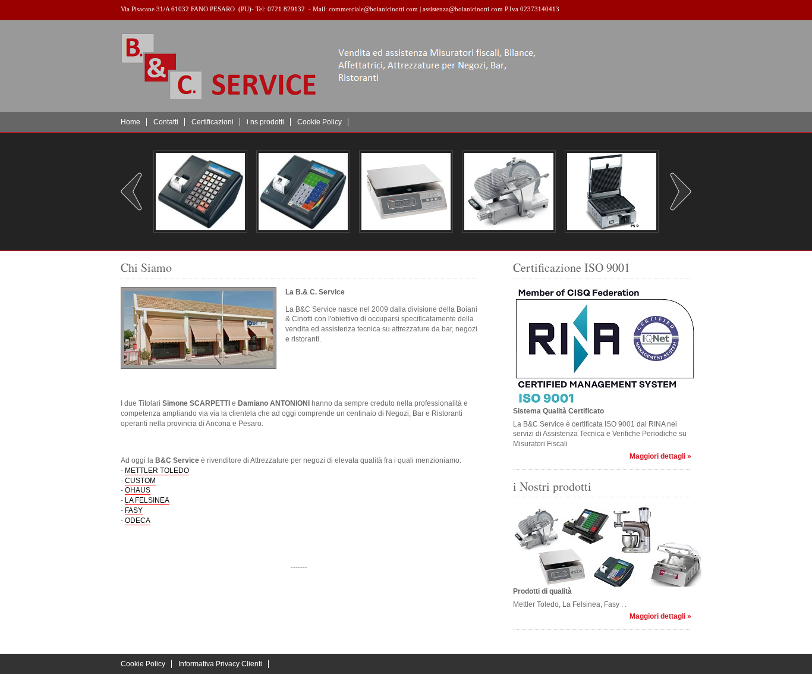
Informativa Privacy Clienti (220, 664)
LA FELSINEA (147, 500)
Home (130, 122)
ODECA (137, 520)
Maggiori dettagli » (660, 456)
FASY (134, 510)
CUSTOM (140, 480)
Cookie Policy (319, 122)
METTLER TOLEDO (157, 470)
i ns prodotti (265, 122)
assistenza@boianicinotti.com (463, 9)
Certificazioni (212, 122)
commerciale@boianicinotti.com (373, 9)
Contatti (165, 122)
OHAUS (137, 490)
